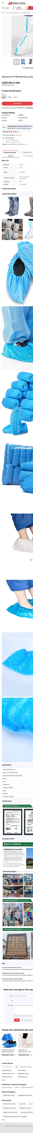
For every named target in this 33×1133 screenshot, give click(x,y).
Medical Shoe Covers (8, 1095)
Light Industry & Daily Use (13, 13)
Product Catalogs (27, 1067)
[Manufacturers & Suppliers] (16, 3)
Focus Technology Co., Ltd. (22, 1126)
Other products (22, 1070)
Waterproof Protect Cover (10, 1112)
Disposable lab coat (7, 1077)
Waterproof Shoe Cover (9, 1108)
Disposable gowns (23, 1077)
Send (16, 1020)
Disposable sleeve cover (8, 1073)
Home (3, 13)
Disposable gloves (7, 1070)
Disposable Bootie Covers (25, 1095)
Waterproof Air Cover (25, 1108)
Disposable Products (25, 13)
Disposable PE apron (23, 1073)
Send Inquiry (17, 103)
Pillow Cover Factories (9, 1104)
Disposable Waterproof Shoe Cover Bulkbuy (15, 1116)
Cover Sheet (22, 1104)
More (3, 1120)
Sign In (4, 144)
